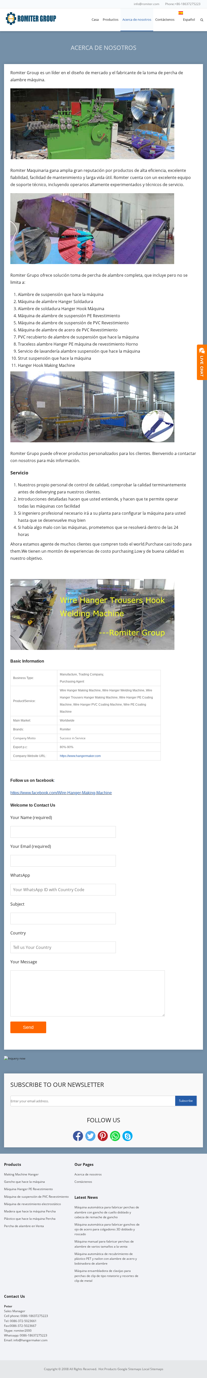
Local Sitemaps (152, 1369)
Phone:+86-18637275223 (182, 4)
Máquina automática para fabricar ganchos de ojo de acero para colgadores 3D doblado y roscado (107, 1229)
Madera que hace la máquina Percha (30, 1211)
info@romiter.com (146, 4)
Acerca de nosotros (136, 19)
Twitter (90, 1136)
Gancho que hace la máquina (24, 1182)
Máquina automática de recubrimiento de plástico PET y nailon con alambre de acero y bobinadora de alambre (105, 1259)
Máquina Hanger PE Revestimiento (28, 1189)
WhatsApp (115, 1136)
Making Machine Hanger (21, 1174)
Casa (95, 19)
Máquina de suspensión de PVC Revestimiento (36, 1196)
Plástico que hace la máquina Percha (30, 1218)
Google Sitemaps (129, 1369)
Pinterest (103, 1136)
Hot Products (107, 1369)
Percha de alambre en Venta (24, 1226)
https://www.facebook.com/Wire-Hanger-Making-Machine (61, 793)
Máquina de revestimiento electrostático (32, 1204)
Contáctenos (164, 19)
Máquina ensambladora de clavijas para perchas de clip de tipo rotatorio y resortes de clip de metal (106, 1276)
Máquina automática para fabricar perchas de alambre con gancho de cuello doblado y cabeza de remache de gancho (106, 1212)
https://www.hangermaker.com (80, 756)
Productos (110, 19)
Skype (127, 1136)
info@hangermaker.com (30, 1340)
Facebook (78, 1136)
